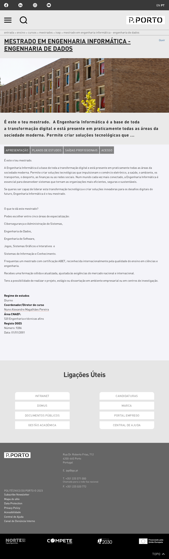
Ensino (21, 32)
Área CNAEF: (12, 314)
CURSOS (32, 32)
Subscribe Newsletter (16, 494)
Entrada (9, 32)
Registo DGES (13, 323)
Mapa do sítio (12, 499)
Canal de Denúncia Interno (19, 521)
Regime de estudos (16, 295)
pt (162, 5)
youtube (49, 5)
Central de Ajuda (127, 425)
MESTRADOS (46, 32)
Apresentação (17, 150)
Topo (156, 554)
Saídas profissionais (81, 150)
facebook (6, 5)
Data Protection (13, 503)
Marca (127, 405)
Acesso (107, 150)
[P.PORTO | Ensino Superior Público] (145, 20)
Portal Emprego (127, 415)
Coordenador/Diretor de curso (24, 305)
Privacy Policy (12, 507)
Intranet (42, 396)
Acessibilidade (12, 512)
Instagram (35, 5)
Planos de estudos (46, 150)
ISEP (58, 32)
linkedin (20, 5)
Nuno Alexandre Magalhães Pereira (26, 309)
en (158, 5)
